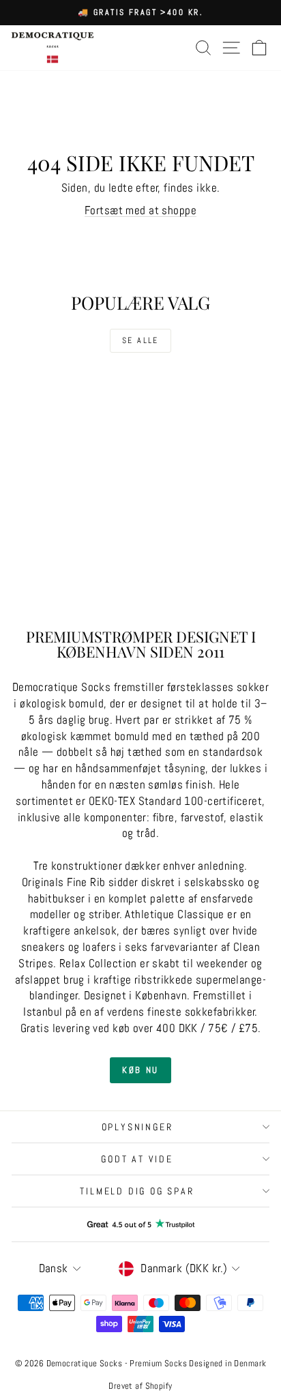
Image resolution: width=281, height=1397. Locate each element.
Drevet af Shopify (140, 1386)
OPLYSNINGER (137, 1127)
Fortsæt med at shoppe (140, 210)
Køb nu (140, 1070)
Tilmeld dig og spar (137, 1191)
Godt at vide (137, 1159)
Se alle (140, 340)
